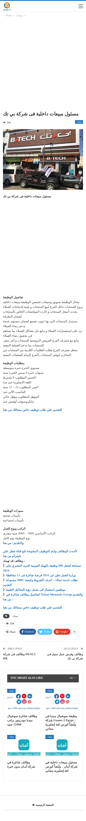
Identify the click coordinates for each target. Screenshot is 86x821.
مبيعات (79, 122)
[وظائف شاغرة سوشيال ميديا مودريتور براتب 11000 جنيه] (24, 700)
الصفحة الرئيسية (45, 804)
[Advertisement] (43, 65)
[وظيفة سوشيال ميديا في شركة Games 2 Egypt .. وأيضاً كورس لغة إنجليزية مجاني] (62, 700)
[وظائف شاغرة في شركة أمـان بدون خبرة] (24, 746)
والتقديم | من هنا (13, 543)
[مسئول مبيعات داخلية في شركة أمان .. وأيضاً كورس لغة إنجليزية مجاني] (62, 746)
